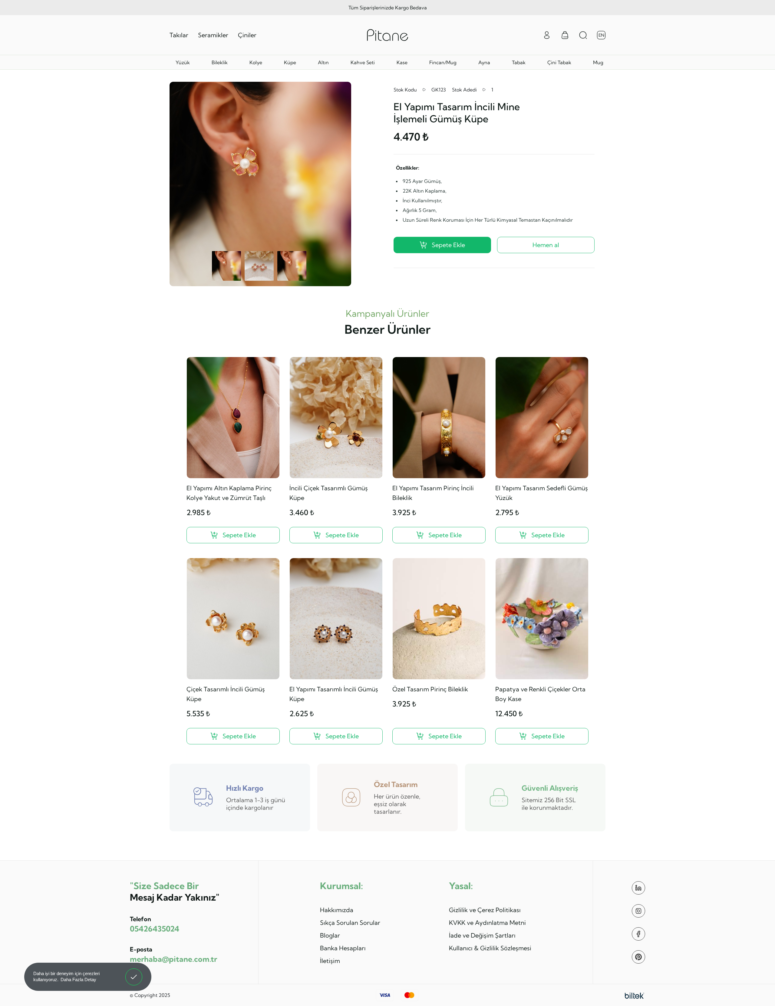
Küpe (290, 62)
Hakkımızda (336, 910)
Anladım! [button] (134, 972)
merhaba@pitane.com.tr (173, 959)
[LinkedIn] (638, 888)
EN (601, 35)
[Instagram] (638, 911)
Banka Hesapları (343, 948)
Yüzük (183, 62)
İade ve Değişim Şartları (482, 935)
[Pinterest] (638, 957)
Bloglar (330, 935)
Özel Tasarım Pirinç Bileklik (430, 689)
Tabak (519, 62)
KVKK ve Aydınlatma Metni (487, 922)
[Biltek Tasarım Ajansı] (634, 995)
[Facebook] (638, 934)
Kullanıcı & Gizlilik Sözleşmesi (490, 948)
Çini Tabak (559, 62)
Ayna (484, 62)
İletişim (330, 961)
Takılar (179, 35)
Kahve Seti (363, 62)
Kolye (255, 62)
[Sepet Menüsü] (565, 35)
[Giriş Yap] (546, 34)
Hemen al (546, 245)
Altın (323, 62)
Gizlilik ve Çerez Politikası (485, 910)
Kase (402, 62)
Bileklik (220, 62)
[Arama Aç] (583, 35)
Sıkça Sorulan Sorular (350, 922)
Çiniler (247, 35)
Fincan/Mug (443, 62)
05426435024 (154, 928)
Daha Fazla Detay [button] (78, 979)
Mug (598, 62)
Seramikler (213, 35)
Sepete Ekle (448, 245)
